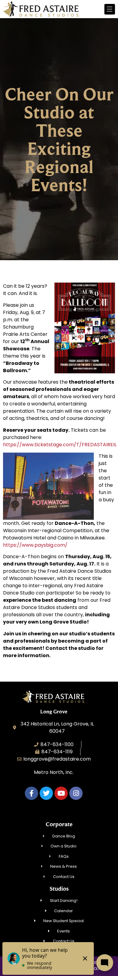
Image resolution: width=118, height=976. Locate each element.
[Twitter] (46, 793)
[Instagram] (76, 793)
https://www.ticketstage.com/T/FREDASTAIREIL (59, 444)
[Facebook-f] (31, 793)
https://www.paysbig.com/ (35, 545)
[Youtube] (61, 793)
